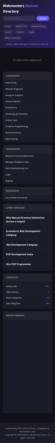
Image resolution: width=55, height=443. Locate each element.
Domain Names (12, 101)
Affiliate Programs (14, 89)
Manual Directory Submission (19, 155)
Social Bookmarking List (16, 168)
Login (31, 32)
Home (8, 26)
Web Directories (13, 132)
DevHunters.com (27, 431)
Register (9, 180)
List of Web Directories (16, 197)
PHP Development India (19, 254)
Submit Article (38, 26)
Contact (20, 32)
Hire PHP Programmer (18, 264)
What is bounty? (12, 37)
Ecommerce (11, 107)
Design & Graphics (14, 95)
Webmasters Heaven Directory (31, 434)
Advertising (10, 82)
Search (42, 18)
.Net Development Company (22, 244)
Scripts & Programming (16, 126)
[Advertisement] (17, 365)
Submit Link (21, 26)
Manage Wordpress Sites (17, 162)
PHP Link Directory (26, 428)
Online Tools (11, 120)
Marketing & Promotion (16, 114)
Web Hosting (20, 44)
